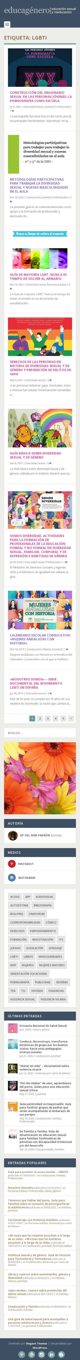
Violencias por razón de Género (52, 1073)
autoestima (19, 905)
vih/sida (37, 991)
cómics (51, 922)
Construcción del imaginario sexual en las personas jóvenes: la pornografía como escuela (41, 96)
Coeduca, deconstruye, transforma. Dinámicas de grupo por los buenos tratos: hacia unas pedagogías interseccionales (44, 1047)
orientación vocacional (28, 973)
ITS (61, 939)
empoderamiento (43, 931)
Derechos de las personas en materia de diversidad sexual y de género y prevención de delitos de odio (40, 368)
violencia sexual (22, 999)
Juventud (49, 106)
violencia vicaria (53, 999)
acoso (15, 897)
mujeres (28, 965)
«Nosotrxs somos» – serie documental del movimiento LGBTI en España (36, 683)
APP (27, 897)
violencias (56, 991)
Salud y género (41, 1029)
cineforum (37, 914)
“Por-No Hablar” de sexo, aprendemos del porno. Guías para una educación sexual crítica (45, 1086)
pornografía (19, 982)
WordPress (40, 1348)
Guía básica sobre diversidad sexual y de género (35, 455)
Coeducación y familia (23, 1306)
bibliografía (43, 905)
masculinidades (50, 956)
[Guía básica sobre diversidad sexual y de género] (40, 428)
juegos (15, 948)
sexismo (62, 982)
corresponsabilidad (25, 922)
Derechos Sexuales (20, 1187)
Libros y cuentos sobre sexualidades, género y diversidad (39, 1276)
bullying (16, 914)
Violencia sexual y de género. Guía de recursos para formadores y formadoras (39, 1256)
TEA (13, 991)
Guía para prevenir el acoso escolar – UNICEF (38, 1172)
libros (28, 956)
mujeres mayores (52, 965)
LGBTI (14, 956)
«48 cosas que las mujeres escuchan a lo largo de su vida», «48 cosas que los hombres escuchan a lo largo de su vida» (39, 1239)
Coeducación (33, 197)
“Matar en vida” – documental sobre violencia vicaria (44, 1067)
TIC (23, 991)
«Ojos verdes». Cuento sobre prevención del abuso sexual (37, 1292)
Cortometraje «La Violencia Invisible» (33, 1220)
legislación (34, 948)
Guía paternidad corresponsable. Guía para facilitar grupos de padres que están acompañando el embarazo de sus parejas (45, 1109)
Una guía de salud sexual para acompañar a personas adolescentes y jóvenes (38, 1320)
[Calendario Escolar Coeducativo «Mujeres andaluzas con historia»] (40, 610)
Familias (56, 1118)
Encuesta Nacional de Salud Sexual (43, 1026)
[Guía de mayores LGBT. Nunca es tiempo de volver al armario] (40, 249)
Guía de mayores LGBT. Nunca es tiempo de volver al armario (38, 276)
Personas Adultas (56, 284)
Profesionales (62, 106)
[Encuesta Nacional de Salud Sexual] (13, 1028)
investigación (42, 939)
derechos (17, 931)
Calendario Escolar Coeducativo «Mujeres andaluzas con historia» (40, 639)
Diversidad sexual (33, 106)
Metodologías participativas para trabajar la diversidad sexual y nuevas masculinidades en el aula (39, 185)
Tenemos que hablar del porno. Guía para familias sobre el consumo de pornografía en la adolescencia (39, 1203)
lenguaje (55, 948)
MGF (13, 965)
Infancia (47, 649)
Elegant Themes (36, 1343)
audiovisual (44, 897)
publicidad (42, 982)
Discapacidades (45, 1149)
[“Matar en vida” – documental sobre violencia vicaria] (13, 1068)
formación (18, 939)
